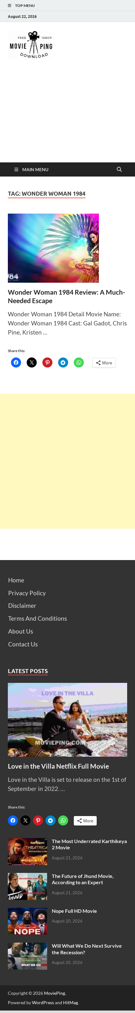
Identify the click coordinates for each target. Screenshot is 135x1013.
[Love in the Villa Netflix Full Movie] (67, 687)
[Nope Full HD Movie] (27, 912)
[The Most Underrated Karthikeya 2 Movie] (27, 842)
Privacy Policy (27, 592)
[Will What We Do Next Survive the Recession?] (27, 946)
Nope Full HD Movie (74, 911)
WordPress (43, 1002)
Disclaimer (22, 605)
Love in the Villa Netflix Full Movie (58, 766)
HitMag (70, 1002)
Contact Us (23, 644)
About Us (20, 631)
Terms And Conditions (37, 618)
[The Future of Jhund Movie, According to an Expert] (27, 877)
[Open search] (119, 169)
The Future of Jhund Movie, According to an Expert (83, 879)
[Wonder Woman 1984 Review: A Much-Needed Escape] (67, 248)
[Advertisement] (67, 116)
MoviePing (54, 993)
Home (16, 580)
